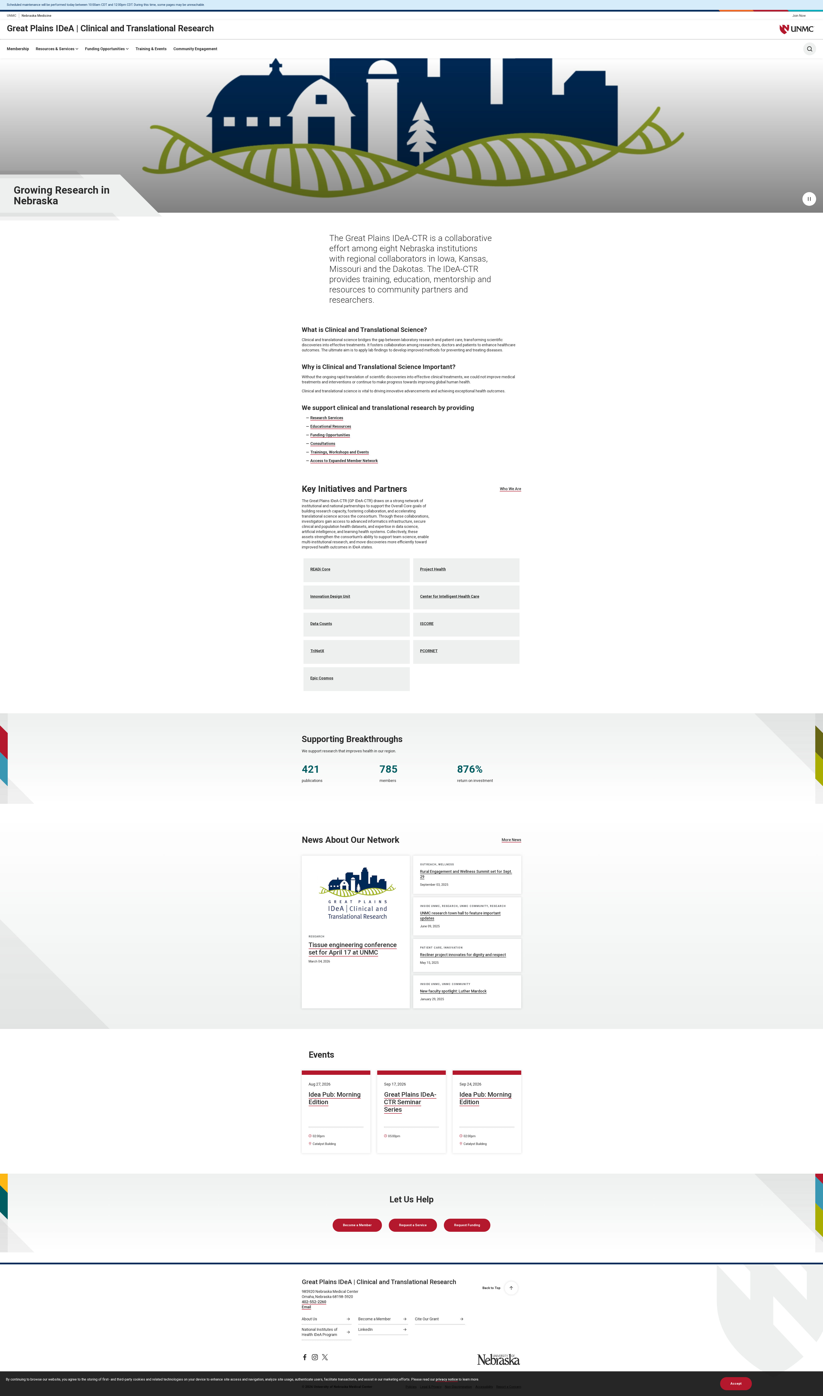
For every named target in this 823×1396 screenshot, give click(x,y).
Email (306, 1307)
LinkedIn (365, 1329)
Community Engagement (195, 49)
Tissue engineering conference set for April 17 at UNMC (353, 948)
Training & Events (151, 49)
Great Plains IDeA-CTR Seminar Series (410, 1102)
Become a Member (357, 1225)
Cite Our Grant (427, 1319)
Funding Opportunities (105, 49)
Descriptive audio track (21, 61)
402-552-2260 (314, 1302)
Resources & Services (55, 49)
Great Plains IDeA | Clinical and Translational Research (110, 28)
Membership (18, 49)
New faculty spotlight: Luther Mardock (453, 991)
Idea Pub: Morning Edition (335, 1098)
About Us (309, 1319)
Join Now (799, 16)
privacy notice (447, 1379)
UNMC (11, 16)
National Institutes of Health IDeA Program (320, 1332)
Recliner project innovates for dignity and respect (463, 954)
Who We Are (510, 488)
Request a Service (413, 1225)
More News (511, 839)
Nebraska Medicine (36, 16)
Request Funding (467, 1225)
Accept (736, 1383)
